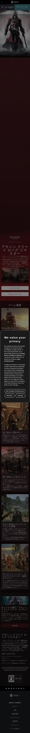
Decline (9, 395)
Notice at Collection (16, 355)
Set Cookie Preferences (15, 391)
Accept (20, 395)
